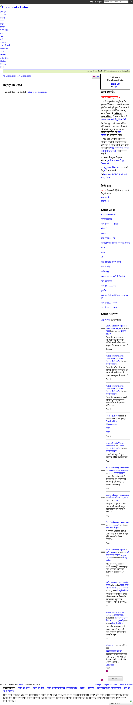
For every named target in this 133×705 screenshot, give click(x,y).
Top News (105, 320)
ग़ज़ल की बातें (38, 688)
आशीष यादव (110, 582)
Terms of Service (126, 685)
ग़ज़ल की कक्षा (23, 688)
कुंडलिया (104, 290)
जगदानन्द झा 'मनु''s (113, 328)
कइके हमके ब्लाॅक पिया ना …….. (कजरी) (117, 555)
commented (110, 358)
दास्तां (103, 248)
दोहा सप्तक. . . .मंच (108, 238)
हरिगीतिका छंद (106, 219)
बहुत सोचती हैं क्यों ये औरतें (111, 262)
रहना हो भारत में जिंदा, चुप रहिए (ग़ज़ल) (115, 243)
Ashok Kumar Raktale (115, 356)
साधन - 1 (105, 197)
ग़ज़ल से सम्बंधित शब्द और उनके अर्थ (62, 688)
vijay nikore (111, 645)
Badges (98, 685)
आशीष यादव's (111, 552)
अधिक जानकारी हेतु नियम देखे (113, 119)
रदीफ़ (82, 688)
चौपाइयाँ (104, 229)
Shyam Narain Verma (115, 443)
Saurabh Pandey (112, 326)
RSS (102, 680)
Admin (20, 685)
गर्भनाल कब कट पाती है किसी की (113, 276)
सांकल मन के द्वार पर (108, 214)
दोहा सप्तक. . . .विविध (109, 303)
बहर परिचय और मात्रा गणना (109, 688)
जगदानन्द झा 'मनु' (112, 416)
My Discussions (24, 76)
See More (110, 665)
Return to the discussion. (37, 92)
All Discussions (9, 76)
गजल (108, 331)
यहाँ (105, 170)
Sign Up (93, 2)
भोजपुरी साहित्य (122, 590)
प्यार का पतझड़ (106, 281)
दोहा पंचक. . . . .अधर (109, 307)
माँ (102, 257)
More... (115, 679)
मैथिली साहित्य (111, 421)
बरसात (103, 233)
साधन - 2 (105, 201)
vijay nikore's (113, 525)
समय (103, 252)
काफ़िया (91, 688)
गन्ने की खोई (105, 267)
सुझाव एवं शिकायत (111, 167)
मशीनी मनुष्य (105, 271)
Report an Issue (110, 685)
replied (122, 326)
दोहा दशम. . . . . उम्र (108, 286)
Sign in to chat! (115, 703)
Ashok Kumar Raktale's (118, 470)
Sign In (99, 2)
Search (130, 2)
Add (97, 77)
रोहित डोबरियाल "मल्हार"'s (118, 498)
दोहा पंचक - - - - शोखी (109, 224)
